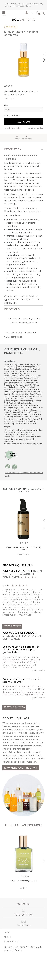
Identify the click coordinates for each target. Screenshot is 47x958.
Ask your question (14, 707)
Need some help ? (12, 128)
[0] (37, 13)
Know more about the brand (20, 767)
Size (6, 105)
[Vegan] (8, 467)
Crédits (18, 950)
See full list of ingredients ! (23, 323)
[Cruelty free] (14, 467)
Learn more (9, 98)
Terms (7, 937)
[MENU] (5, 13)
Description (12, 149)
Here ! (28, 6)
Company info (11, 942)
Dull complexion (14, 337)
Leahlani (10, 27)
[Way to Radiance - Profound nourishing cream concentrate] (23, 526)
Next (44, 59)
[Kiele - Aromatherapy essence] (23, 859)
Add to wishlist (36, 128)
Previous (44, 54)
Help (7, 932)
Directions (12, 309)
